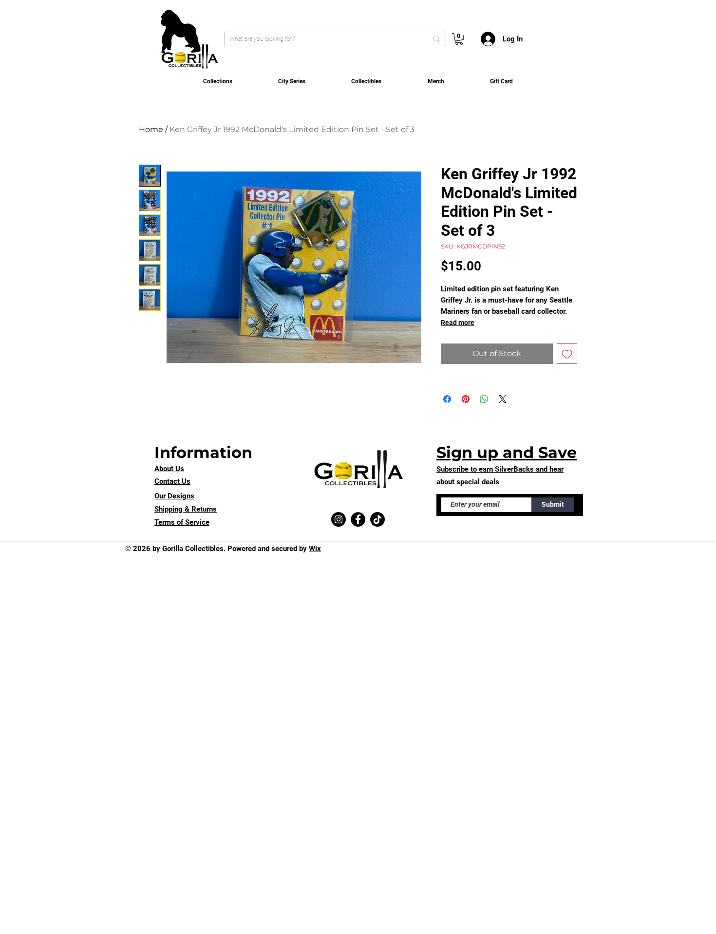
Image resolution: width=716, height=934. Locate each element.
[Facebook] (358, 519)
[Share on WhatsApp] (484, 399)
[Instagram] (338, 519)
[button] (459, 39)
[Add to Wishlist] (567, 353)
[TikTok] (377, 519)
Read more (457, 322)
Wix (315, 548)
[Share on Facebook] (447, 399)
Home (151, 129)
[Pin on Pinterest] (465, 399)
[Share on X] (503, 399)
